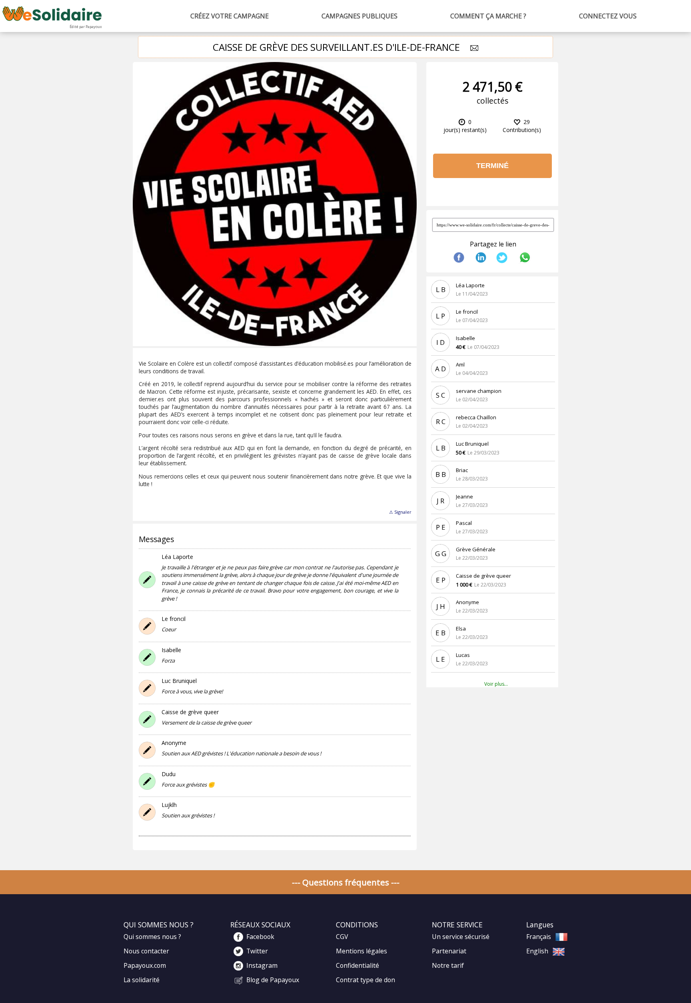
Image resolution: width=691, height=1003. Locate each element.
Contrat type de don (365, 979)
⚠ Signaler (400, 512)
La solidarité (142, 979)
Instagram (262, 965)
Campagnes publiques (359, 16)
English (537, 951)
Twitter (257, 951)
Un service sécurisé (460, 936)
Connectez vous (608, 16)
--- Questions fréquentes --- (345, 882)
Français (538, 936)
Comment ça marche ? (488, 16)
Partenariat (449, 951)
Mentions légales (361, 951)
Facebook (260, 936)
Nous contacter (146, 951)
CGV (342, 936)
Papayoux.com (145, 965)
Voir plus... (496, 684)
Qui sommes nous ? (152, 936)
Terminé (492, 166)
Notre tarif (448, 965)
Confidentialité (357, 965)
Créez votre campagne (229, 16)
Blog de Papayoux (272, 979)
